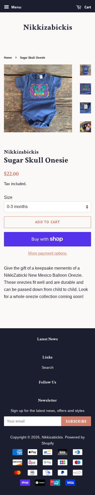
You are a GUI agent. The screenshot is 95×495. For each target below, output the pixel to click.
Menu (15, 7)
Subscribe (76, 421)
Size (8, 197)
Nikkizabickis (47, 27)
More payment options (47, 253)
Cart (87, 7)
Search (48, 368)
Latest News (47, 339)
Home (8, 57)
